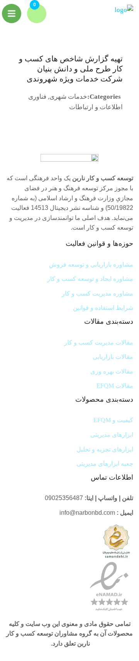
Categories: (104, 96)
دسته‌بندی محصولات (104, 399)
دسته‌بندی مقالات (108, 321)
